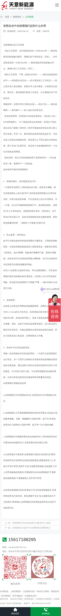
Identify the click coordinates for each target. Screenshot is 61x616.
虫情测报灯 (8, 45)
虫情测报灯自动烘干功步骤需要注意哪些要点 (31, 528)
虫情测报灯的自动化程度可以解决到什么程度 (31, 523)
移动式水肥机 (43, 591)
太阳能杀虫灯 (29, 591)
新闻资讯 (17, 17)
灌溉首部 (55, 591)
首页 (7, 17)
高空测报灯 (6, 596)
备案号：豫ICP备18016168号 (37, 603)
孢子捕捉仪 (18, 596)
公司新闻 (29, 17)
